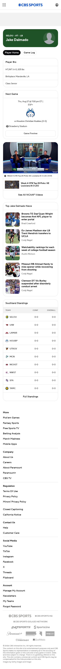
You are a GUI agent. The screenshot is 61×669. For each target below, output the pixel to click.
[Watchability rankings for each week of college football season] (12, 253)
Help (5, 527)
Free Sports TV (11, 428)
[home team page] (30, 113)
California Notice (12, 514)
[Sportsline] (42, 626)
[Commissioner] (34, 632)
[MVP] (50, 632)
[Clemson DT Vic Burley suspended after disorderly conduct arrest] (12, 286)
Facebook (8, 561)
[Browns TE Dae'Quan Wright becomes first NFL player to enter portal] (12, 219)
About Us (8, 457)
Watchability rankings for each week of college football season (38, 249)
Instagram (8, 556)
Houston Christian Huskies (29, 121)
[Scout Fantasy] (22, 639)
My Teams (8, 601)
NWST (13, 372)
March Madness (11, 438)
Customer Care (11, 532)
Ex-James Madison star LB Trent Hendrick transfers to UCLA (36, 233)
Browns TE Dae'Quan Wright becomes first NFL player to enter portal (37, 216)
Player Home (12, 52)
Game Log (29, 52)
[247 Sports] (20, 626)
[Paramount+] (14, 632)
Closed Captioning (13, 509)
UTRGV (13, 348)
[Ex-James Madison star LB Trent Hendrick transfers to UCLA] (12, 236)
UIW (12, 325)
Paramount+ (9, 472)
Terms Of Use (10, 491)
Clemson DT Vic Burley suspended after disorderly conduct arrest (36, 283)
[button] (4, 5)
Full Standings (30, 396)
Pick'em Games (11, 417)
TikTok (6, 551)
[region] (30, 157)
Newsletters (9, 595)
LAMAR (13, 333)
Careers (7, 462)
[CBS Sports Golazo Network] (30, 621)
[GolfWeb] (39, 639)
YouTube (7, 546)
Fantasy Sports (11, 423)
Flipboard (8, 577)
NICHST (13, 364)
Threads (7, 572)
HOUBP (13, 341)
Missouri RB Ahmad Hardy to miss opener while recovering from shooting (37, 267)
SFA (11, 380)
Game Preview (30, 133)
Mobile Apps (10, 444)
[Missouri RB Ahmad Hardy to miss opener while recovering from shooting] (12, 270)
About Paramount (12, 467)
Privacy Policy (10, 496)
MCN (12, 356)
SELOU (13, 317)
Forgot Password (12, 606)
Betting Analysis (11, 433)
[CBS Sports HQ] (43, 615)
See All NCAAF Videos (30, 194)
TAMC (13, 388)
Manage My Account (14, 590)
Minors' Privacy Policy (14, 501)
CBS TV (7, 478)
